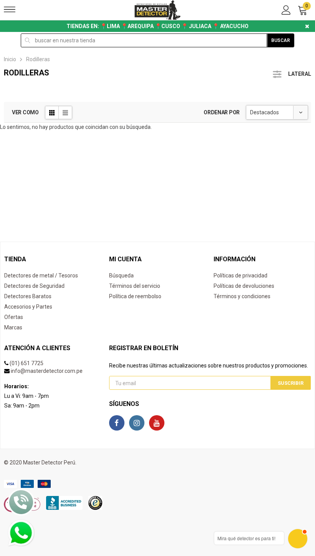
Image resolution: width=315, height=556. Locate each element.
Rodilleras (38, 59)
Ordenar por (222, 112)
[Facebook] (116, 423)
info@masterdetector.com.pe (47, 371)
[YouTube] (156, 423)
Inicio (10, 59)
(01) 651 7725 (26, 363)
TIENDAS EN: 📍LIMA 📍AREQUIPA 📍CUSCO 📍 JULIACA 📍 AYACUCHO (157, 26)
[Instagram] (136, 423)
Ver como (25, 112)
